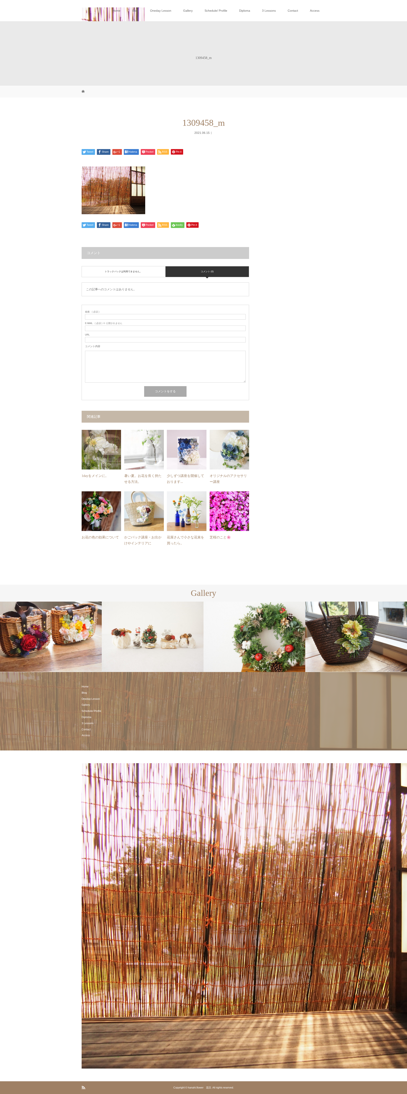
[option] (51, 637)
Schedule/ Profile (216, 10)
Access (314, 10)
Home (116, 10)
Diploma (244, 10)
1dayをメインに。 (95, 476)
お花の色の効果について (100, 537)
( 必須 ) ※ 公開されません (103, 323)
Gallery (188, 10)
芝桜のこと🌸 (220, 537)
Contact (293, 10)
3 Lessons (269, 10)
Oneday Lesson (160, 10)
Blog (135, 10)
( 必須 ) (92, 312)
